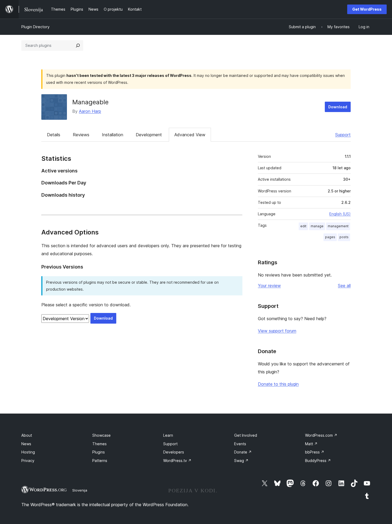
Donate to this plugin (278, 384)
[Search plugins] (78, 45)
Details (53, 134)
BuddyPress (318, 460)
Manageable (90, 102)
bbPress (314, 452)
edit (303, 226)
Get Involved (245, 435)
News (26, 444)
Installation (112, 134)
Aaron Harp (90, 111)
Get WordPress (367, 9)
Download (337, 107)
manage (317, 226)
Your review (269, 285)
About (26, 435)
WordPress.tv (177, 460)
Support (343, 134)
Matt (311, 444)
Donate (243, 452)
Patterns (99, 460)
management (338, 226)
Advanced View (189, 134)
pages (330, 237)
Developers (173, 452)
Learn (168, 435)
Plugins (98, 452)
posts (344, 237)
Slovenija (79, 490)
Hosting (28, 452)
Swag (241, 460)
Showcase (101, 435)
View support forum (277, 330)
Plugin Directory (35, 26)
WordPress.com (321, 435)
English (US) (340, 214)
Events (240, 444)
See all (344, 285)
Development (149, 134)
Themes (99, 444)
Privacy (27, 460)
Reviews (81, 134)
